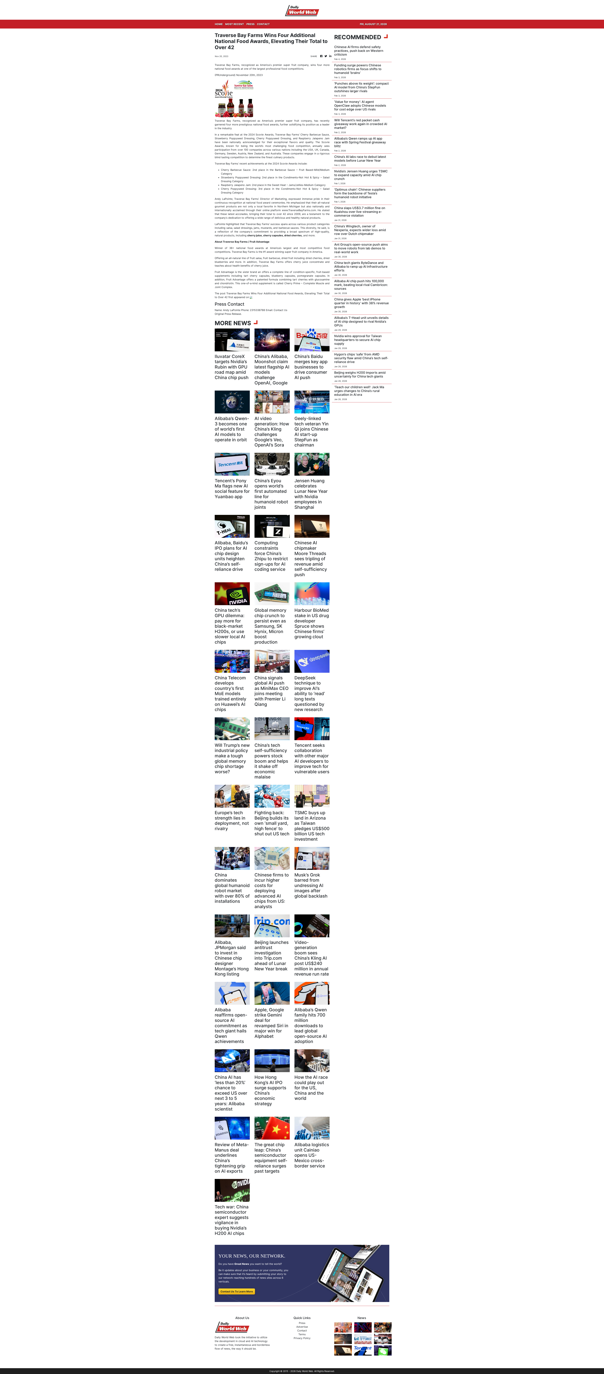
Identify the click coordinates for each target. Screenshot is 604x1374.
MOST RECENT (234, 24)
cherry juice (254, 235)
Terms (302, 1334)
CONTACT (263, 24)
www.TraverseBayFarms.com (299, 210)
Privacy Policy (302, 1338)
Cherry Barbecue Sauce (235, 169)
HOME (219, 24)
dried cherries (293, 235)
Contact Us (280, 310)
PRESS (250, 24)
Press (302, 1323)
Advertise (302, 1326)
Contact (302, 1330)
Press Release (233, 313)
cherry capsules (273, 235)
